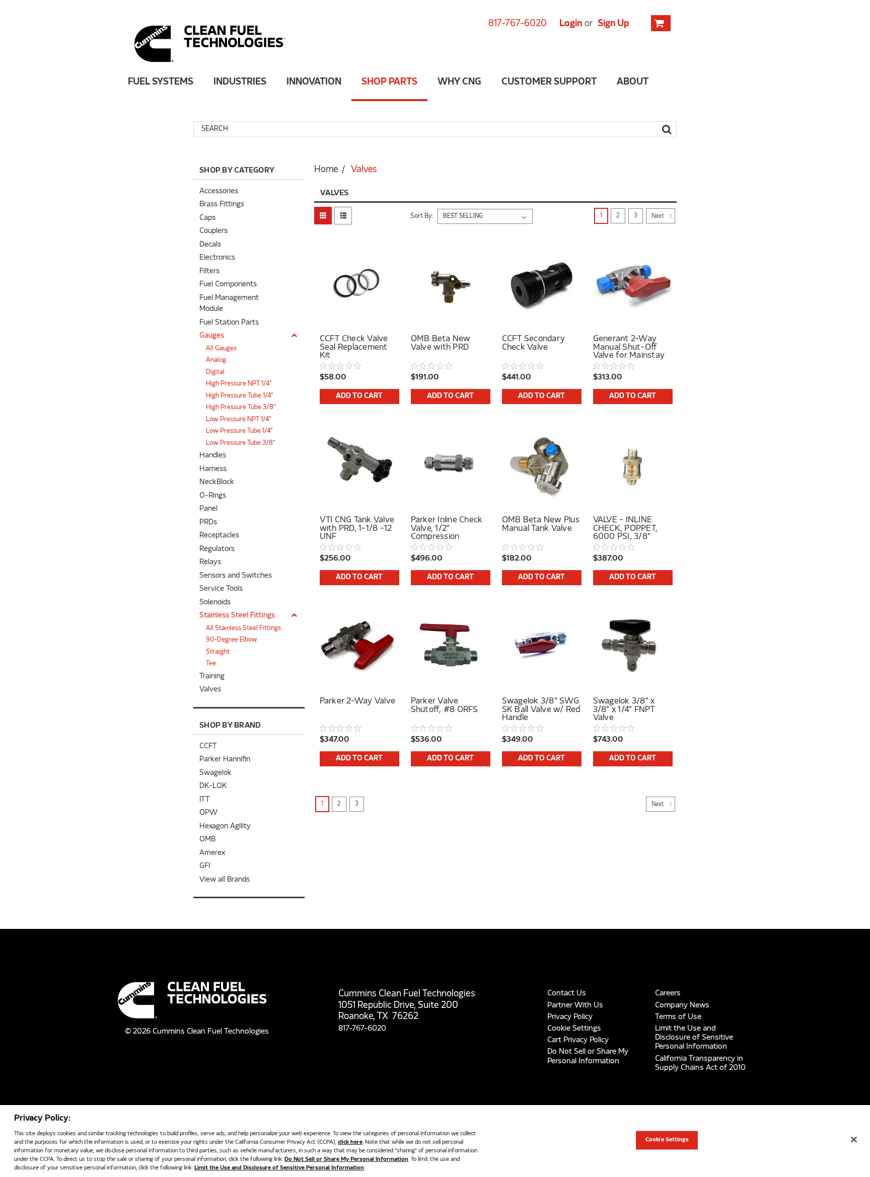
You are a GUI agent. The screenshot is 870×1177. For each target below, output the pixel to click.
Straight (218, 652)
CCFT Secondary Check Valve (533, 343)
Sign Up (613, 24)
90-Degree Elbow (231, 640)
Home (326, 170)
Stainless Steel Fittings (237, 615)
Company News (682, 1005)
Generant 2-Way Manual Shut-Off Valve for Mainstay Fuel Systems (629, 347)
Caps (207, 218)
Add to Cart (359, 396)
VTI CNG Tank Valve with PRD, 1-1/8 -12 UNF (357, 528)
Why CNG (459, 82)
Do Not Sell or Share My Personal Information (346, 1159)
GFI (204, 866)
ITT (204, 800)
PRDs (208, 522)
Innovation (313, 82)
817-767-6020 (517, 24)
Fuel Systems (160, 82)
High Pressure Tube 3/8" (241, 407)
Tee (211, 663)
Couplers (213, 231)
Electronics (217, 258)
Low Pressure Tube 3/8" (240, 443)
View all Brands (224, 880)
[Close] (854, 1140)
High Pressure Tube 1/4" (239, 396)
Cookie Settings (574, 1029)
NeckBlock (216, 482)
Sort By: (421, 216)
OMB (207, 839)
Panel (208, 509)
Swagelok (215, 773)
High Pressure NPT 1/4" (239, 383)
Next (658, 216)
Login (570, 24)
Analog (216, 360)
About (632, 82)
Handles (212, 455)
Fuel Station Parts (229, 323)
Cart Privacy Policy (578, 1040)
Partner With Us (575, 1005)
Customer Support (549, 82)
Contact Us (566, 993)
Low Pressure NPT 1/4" (238, 419)
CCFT (207, 746)
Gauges (211, 336)
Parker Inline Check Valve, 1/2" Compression (447, 528)
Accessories (218, 191)
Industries (239, 82)
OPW (208, 813)
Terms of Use (678, 1017)
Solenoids (215, 602)
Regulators (217, 549)
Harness (213, 469)
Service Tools (221, 589)
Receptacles (219, 535)
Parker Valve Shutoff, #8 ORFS (444, 706)
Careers (668, 993)
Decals (210, 245)
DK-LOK (213, 786)
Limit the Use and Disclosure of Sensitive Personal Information (694, 1038)
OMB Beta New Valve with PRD (441, 343)
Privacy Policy (570, 1017)
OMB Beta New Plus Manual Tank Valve (540, 524)
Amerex (212, 853)
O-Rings (212, 496)
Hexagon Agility (225, 826)
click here (350, 1142)
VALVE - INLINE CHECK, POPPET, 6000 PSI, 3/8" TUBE (625, 528)
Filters (209, 271)
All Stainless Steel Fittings (243, 628)
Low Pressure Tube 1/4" (239, 431)
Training (212, 676)
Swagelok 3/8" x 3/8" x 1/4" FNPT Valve (624, 709)
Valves (210, 689)
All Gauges (221, 348)
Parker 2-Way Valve (358, 701)
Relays (210, 562)
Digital (215, 372)
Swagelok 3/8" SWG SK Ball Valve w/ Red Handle (541, 709)
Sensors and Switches (235, 576)
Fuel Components (228, 284)
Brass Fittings (221, 204)
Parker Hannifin (224, 759)
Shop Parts (389, 82)
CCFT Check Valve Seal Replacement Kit (354, 347)
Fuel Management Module (229, 303)
